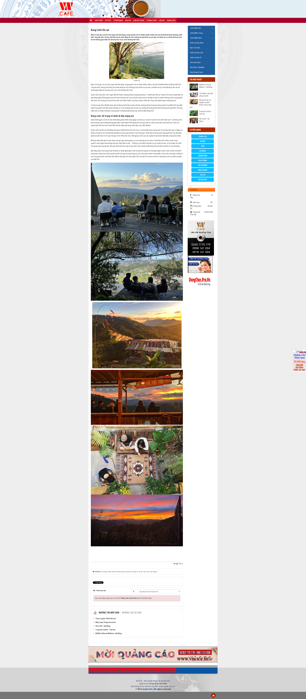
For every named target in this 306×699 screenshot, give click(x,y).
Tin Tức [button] (108, 20)
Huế (202, 146)
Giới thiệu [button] (99, 20)
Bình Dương (202, 170)
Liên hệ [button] (161, 20)
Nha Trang (202, 160)
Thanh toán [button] (151, 20)
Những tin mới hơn (109, 612)
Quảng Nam (202, 156)
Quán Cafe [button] (171, 20)
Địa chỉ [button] (128, 20)
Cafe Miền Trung (196, 33)
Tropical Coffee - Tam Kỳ (205, 112)
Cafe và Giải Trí (195, 58)
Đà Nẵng (202, 151)
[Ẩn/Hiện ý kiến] (134, 591)
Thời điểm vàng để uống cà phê (206, 94)
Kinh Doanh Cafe (196, 72)
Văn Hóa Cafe (195, 62)
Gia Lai (202, 175)
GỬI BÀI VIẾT (202, 180)
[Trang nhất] (91, 20)
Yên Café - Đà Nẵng (204, 120)
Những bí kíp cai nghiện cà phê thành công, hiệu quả (200, 103)
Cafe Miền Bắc (195, 28)
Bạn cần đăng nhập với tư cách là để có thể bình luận (123, 598)
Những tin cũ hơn (131, 612)
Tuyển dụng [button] (118, 20)
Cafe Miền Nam (196, 38)
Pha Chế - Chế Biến (197, 67)
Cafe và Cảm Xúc (196, 53)
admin (181, 564)
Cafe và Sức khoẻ (196, 43)
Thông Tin (203, 136)
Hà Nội (202, 141)
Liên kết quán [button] (138, 20)
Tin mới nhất (195, 79)
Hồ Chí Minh (202, 165)
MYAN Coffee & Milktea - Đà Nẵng (205, 86)
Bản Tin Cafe (195, 48)
